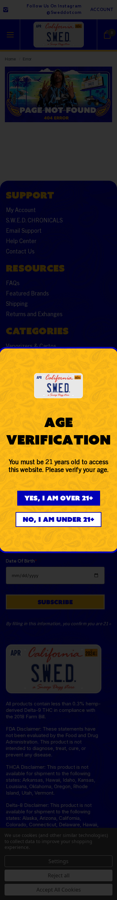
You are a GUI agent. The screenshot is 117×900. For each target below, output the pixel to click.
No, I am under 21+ (58, 519)
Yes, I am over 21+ (58, 498)
